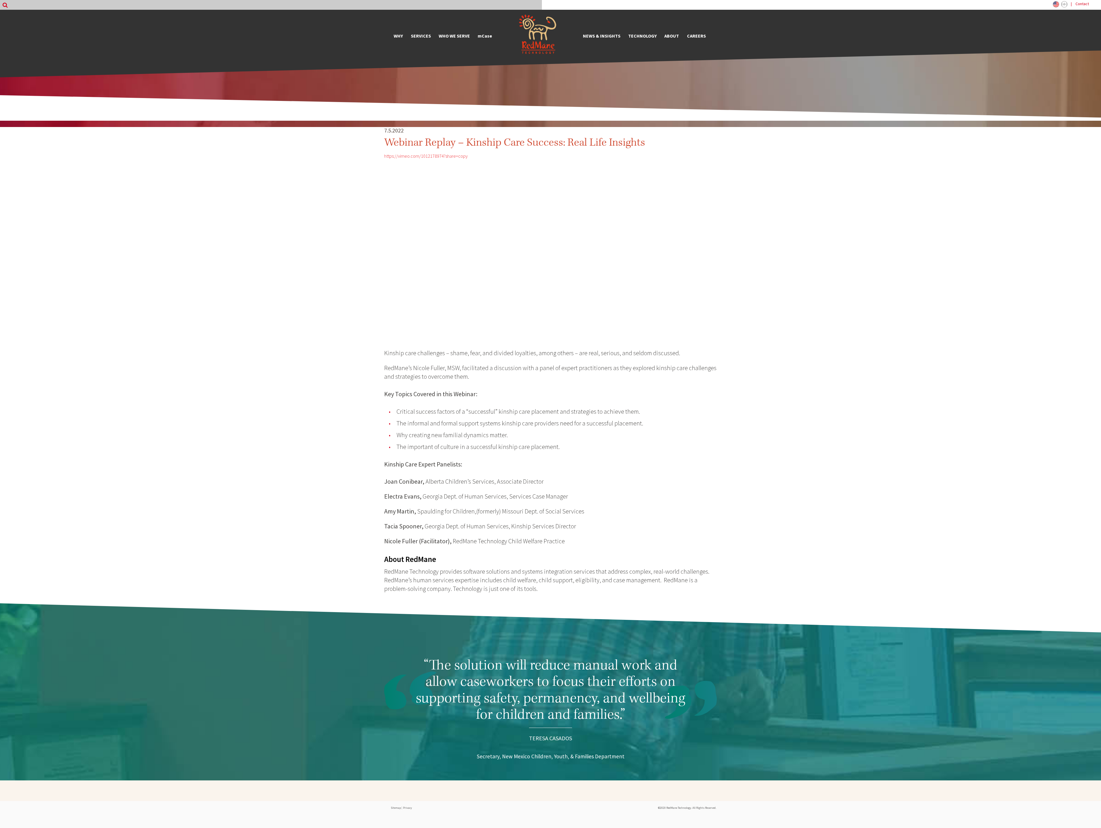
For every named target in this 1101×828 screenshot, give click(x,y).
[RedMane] (538, 35)
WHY (398, 36)
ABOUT (671, 36)
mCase (485, 36)
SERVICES (421, 36)
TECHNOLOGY (642, 36)
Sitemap (396, 808)
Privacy (407, 808)
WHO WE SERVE (454, 36)
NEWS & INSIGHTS (601, 36)
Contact (1082, 3)
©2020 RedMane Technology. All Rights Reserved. (687, 808)
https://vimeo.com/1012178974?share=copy (426, 156)
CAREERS (696, 36)
